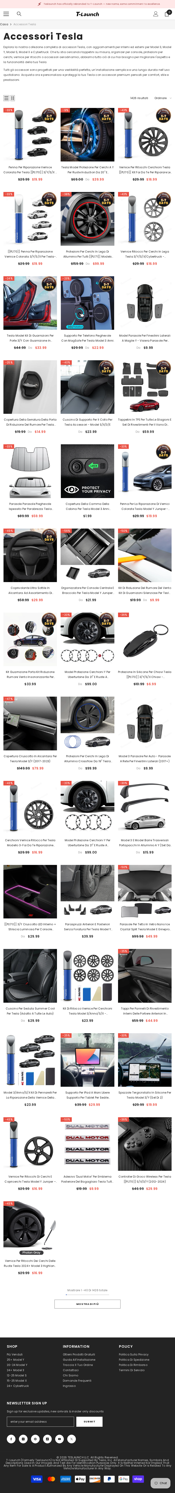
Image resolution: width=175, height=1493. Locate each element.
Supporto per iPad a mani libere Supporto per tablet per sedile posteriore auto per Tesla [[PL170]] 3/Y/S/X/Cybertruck (87, 1095)
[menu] (6, 14)
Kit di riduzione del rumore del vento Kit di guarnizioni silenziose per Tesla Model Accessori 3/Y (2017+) (144, 591)
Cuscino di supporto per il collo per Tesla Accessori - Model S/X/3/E (87, 422)
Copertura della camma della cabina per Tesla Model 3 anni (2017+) (87, 506)
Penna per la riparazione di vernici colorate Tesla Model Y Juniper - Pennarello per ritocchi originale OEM (144, 506)
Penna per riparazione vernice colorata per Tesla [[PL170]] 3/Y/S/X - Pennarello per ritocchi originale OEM (30, 170)
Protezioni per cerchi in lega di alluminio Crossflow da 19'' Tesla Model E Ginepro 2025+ (87, 759)
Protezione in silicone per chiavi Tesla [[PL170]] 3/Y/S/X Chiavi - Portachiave (144, 675)
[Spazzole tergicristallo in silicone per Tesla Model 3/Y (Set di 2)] (145, 1060)
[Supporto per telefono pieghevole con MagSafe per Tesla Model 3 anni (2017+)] (87, 303)
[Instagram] (23, 1439)
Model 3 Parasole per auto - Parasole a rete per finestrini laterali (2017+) (145, 758)
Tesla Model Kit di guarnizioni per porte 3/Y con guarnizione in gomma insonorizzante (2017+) (30, 338)
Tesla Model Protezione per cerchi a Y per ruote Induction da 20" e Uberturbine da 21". (87, 170)
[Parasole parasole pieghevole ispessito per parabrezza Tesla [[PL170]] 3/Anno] (30, 471)
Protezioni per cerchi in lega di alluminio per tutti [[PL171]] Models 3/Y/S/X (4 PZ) (87, 254)
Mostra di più (87, 1304)
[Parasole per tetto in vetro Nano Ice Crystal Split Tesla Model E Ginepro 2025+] (145, 891)
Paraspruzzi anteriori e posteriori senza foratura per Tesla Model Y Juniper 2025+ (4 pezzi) (87, 927)
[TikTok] (47, 1439)
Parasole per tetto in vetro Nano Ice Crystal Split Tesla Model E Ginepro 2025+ (145, 927)
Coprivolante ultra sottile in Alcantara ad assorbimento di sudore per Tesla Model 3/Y (30, 591)
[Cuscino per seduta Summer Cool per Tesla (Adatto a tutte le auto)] (30, 975)
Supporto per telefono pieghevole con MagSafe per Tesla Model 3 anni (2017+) (87, 338)
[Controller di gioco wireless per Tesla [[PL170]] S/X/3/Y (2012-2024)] (145, 1144)
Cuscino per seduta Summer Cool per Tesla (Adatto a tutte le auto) (30, 1011)
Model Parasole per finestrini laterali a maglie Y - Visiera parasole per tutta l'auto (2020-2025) (144, 338)
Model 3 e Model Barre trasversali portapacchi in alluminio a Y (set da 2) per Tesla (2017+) (145, 843)
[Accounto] (155, 13)
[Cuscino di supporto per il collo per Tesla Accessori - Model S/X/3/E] (87, 387)
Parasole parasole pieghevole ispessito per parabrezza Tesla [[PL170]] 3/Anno (30, 506)
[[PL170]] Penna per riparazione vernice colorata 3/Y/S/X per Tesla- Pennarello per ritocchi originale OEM (30, 254)
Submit (89, 1421)
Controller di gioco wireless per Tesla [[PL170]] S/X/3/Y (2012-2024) (144, 1179)
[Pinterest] (35, 1439)
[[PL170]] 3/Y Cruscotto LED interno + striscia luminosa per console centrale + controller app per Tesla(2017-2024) (30, 927)
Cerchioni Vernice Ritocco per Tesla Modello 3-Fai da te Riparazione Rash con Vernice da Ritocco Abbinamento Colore (30, 843)
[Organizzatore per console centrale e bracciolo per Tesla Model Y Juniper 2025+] (87, 555)
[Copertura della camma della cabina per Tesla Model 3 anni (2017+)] (87, 471)
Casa (4, 24)
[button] (6, 98)
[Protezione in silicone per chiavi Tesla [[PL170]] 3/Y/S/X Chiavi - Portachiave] (145, 639)
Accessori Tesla (24, 24)
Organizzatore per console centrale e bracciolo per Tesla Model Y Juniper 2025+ (87, 591)
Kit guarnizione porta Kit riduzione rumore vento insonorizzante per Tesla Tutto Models (30, 675)
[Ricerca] (19, 14)
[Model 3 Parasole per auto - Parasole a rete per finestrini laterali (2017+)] (145, 723)
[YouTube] (59, 1439)
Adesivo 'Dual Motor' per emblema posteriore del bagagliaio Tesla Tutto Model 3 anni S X (87, 1179)
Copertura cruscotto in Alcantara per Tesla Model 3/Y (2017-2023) (30, 758)
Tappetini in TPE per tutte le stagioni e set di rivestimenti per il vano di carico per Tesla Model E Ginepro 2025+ (145, 422)
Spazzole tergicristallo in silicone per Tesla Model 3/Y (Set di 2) (144, 1095)
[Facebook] (11, 1439)
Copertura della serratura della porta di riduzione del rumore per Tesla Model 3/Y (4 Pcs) (30, 422)
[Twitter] (71, 1439)
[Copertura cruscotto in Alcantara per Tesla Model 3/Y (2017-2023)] (30, 723)
